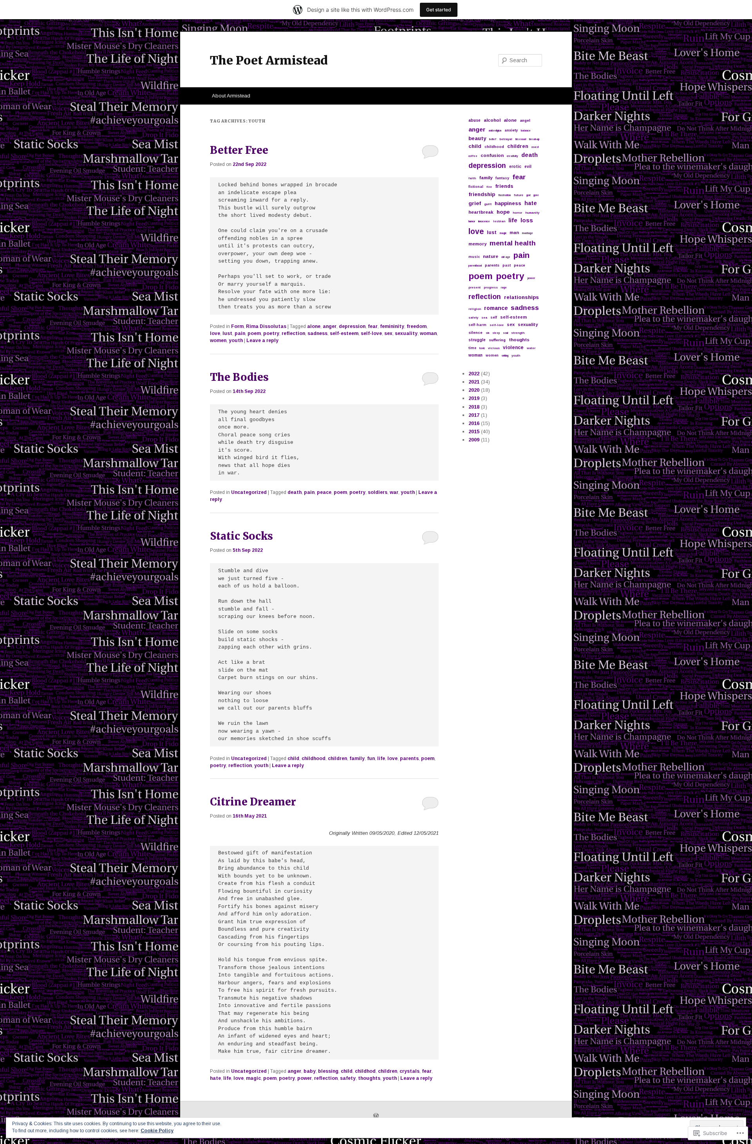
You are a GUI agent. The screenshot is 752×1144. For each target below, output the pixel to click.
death (294, 492)
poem (254, 333)
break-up (534, 139)
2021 (473, 382)
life (381, 758)
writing (505, 355)
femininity (392, 326)
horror (517, 212)
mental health (513, 243)
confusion (492, 155)
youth (236, 340)
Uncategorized (249, 492)
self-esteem (344, 333)
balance (526, 130)
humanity (532, 212)
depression (352, 326)
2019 (473, 398)
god (528, 195)
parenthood (475, 265)
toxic (482, 348)
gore (536, 195)
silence (475, 332)
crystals (409, 1071)
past (507, 265)
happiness (508, 203)
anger (329, 326)
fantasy (502, 178)
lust (227, 333)
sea (484, 317)
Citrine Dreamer (253, 801)
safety (348, 1078)
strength (517, 333)
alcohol (492, 120)
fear (373, 326)
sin (487, 332)
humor (471, 221)
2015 (473, 431)
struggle (477, 340)
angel (525, 120)
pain (240, 333)
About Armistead (231, 96)
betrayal (505, 139)
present (474, 287)
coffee (472, 156)
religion (474, 309)
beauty (477, 138)
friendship (481, 194)
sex (388, 333)
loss (527, 220)
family (357, 758)
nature (490, 256)
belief (492, 139)
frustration (504, 195)
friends (504, 186)
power (304, 1078)
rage (504, 287)
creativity (512, 156)
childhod (365, 1071)
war (394, 492)
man (514, 232)
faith (472, 178)
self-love (371, 333)
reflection (293, 333)
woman (428, 333)
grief (474, 203)
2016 (473, 423)
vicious (494, 348)
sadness (317, 333)
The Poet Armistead (269, 60)
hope (503, 212)
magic (253, 1078)
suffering (497, 340)
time (472, 348)
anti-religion (494, 130)
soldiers (377, 492)
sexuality (406, 333)
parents (409, 758)
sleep (496, 332)
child (293, 758)
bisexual (520, 139)
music (474, 257)
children (337, 758)
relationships (521, 297)
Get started (438, 10)
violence (513, 347)
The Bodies (239, 377)
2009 (473, 440)
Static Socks (241, 536)
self (493, 317)
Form (237, 326)
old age (505, 257)
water (531, 348)
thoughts (369, 1078)
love (215, 333)
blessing (328, 1071)
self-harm (477, 325)
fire (489, 187)
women (218, 340)
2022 (473, 374)
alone (313, 326)
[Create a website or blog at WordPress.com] (376, 1116)
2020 (473, 390)
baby (310, 1071)
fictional (475, 187)
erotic (515, 166)
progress (491, 287)
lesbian (499, 221)
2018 (473, 407)
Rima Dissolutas (266, 326)
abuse (474, 120)
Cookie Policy (157, 1130)
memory (477, 243)
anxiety (511, 130)
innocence (484, 221)
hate (215, 1078)
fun (371, 758)
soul (505, 332)
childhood (313, 758)
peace (324, 492)
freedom (417, 326)
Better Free (239, 150)
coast (535, 147)
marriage (527, 233)
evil (527, 166)
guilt (488, 204)
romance (496, 308)
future (518, 195)
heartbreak (481, 212)
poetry (271, 333)
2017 (473, 415)
